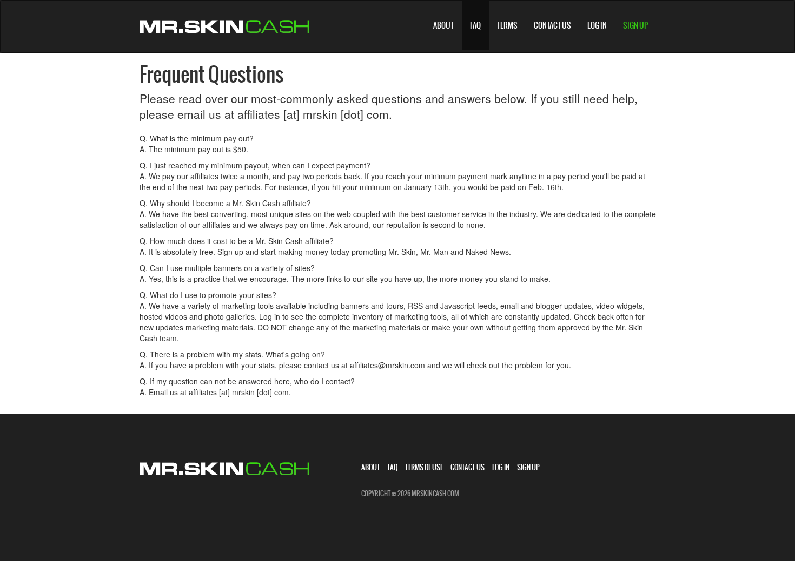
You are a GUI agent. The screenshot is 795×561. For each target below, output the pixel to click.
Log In (597, 25)
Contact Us (552, 25)
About (443, 25)
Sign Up (528, 467)
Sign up (635, 25)
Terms (507, 25)
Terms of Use (424, 467)
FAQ (475, 25)
